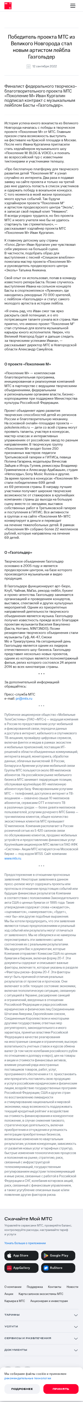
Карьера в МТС (14, 1301)
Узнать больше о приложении (25, 1243)
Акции (8, 1294)
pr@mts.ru (24, 698)
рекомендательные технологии (27, 1378)
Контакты (54, 1287)
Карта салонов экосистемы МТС (41, 1294)
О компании (12, 1287)
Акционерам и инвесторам (49, 1301)
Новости (72, 1287)
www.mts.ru (12, 858)
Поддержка (35, 1287)
